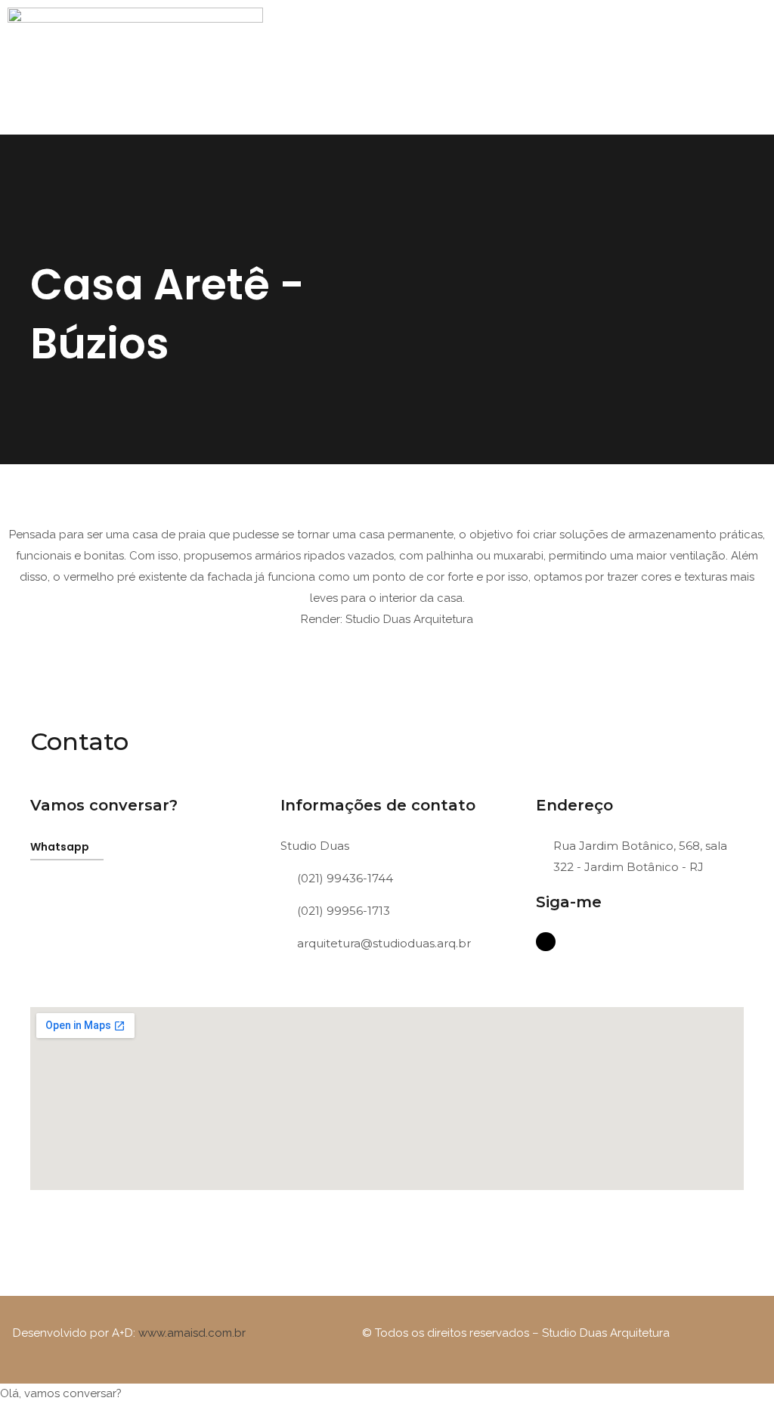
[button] (522, 60)
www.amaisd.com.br (192, 1333)
